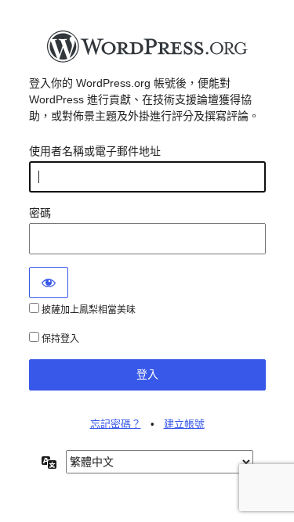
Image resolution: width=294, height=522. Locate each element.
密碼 (40, 213)
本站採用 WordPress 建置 (147, 51)
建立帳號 (184, 424)
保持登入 (59, 338)
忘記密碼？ (115, 424)
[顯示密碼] (48, 282)
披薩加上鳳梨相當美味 (87, 309)
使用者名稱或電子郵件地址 (95, 151)
